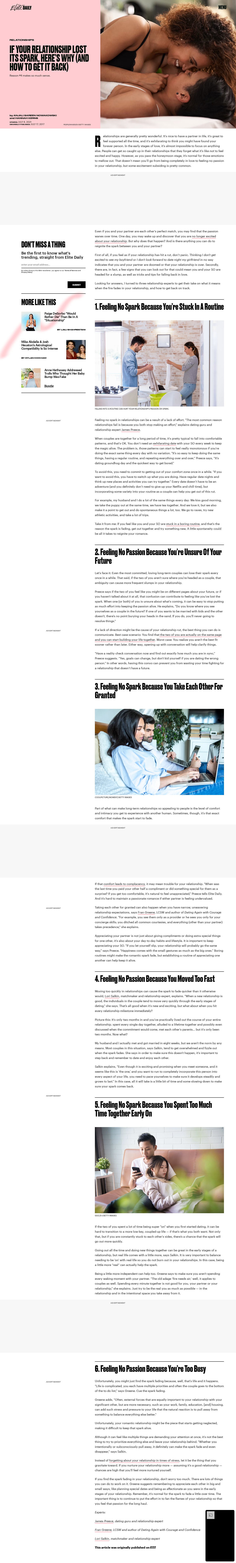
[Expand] (209, 1513)
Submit (76, 285)
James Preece (130, 429)
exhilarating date (164, 443)
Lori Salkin (112, 996)
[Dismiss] (230, 1513)
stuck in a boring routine (183, 524)
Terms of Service (71, 270)
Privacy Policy (26, 272)
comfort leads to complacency (124, 884)
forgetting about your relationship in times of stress (144, 1460)
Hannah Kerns (26, 118)
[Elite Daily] (21, 7)
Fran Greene (146, 912)
